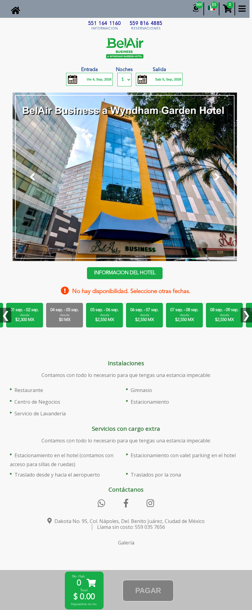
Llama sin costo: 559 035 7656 (131, 527)
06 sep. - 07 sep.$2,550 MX (144, 315)
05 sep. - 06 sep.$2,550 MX (104, 315)
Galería (126, 542)
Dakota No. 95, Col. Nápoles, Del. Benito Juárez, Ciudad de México (129, 521)
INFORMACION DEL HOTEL (125, 273)
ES (214, 5)
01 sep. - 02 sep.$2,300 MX (24, 315)
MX (199, 5)
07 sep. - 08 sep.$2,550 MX (184, 315)
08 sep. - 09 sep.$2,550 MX (224, 315)
